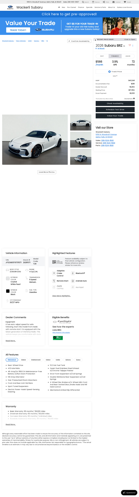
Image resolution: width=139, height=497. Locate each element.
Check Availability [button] (115, 103)
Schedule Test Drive (115, 109)
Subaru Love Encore (124, 7)
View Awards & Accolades (61, 332)
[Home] (59, 7)
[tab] (12, 360)
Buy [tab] (102, 56)
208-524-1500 (107, 140)
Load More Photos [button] (47, 172)
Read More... (11, 341)
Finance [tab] (115, 56)
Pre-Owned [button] (71, 7)
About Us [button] (111, 7)
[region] (115, 86)
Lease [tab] (128, 56)
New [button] (63, 7)
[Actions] (133, 45)
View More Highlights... (61, 296)
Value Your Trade (115, 116)
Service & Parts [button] (100, 7)
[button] (35, 140)
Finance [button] (81, 7)
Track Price (117, 72)
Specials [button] (89, 7)
